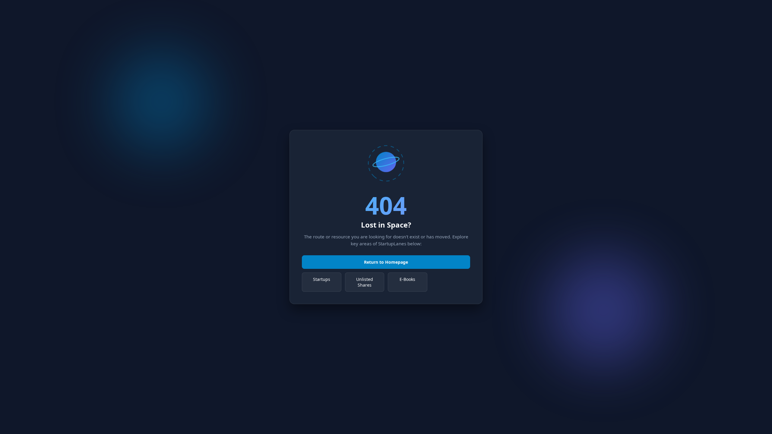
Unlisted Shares (364, 282)
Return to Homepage (386, 262)
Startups (321, 279)
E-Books (407, 279)
